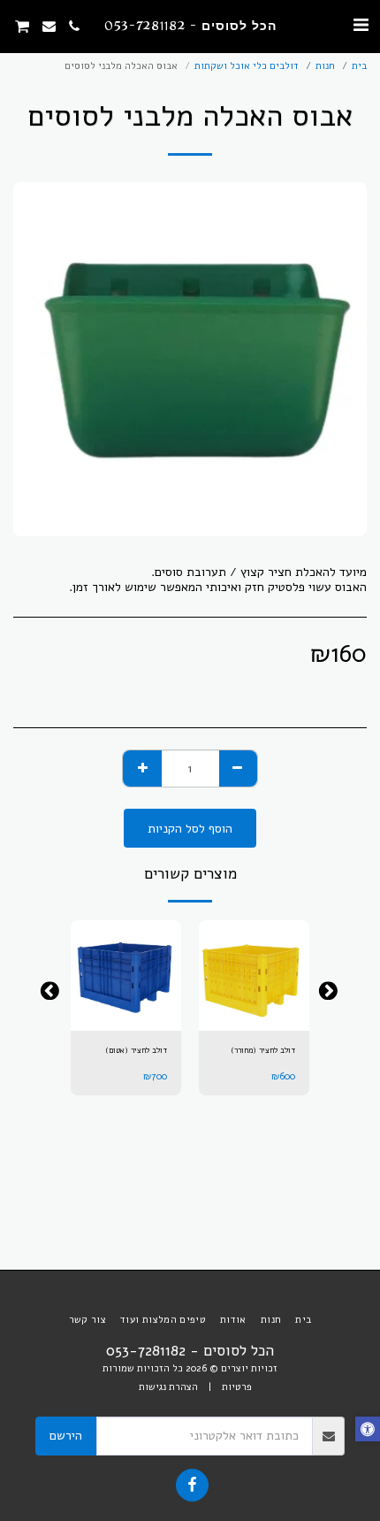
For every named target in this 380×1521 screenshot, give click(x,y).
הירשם (65, 1435)
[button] (361, 25)
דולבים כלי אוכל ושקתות (246, 66)
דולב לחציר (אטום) (136, 1050)
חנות (325, 66)
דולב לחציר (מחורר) (263, 1050)
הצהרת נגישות (168, 1387)
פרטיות (237, 1387)
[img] (254, 975)
